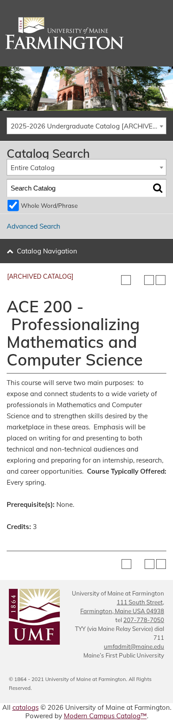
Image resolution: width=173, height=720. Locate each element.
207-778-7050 (143, 619)
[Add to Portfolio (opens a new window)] (126, 280)
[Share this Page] (137, 280)
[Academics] (86, 33)
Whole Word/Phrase (49, 205)
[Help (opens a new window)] (160, 280)
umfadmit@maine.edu (134, 646)
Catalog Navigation (47, 251)
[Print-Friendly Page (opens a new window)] (149, 280)
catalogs (25, 707)
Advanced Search (33, 226)
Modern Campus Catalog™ (105, 716)
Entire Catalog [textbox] (33, 167)
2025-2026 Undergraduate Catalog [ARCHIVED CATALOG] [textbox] (88, 126)
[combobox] (86, 125)
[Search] (157, 188)
